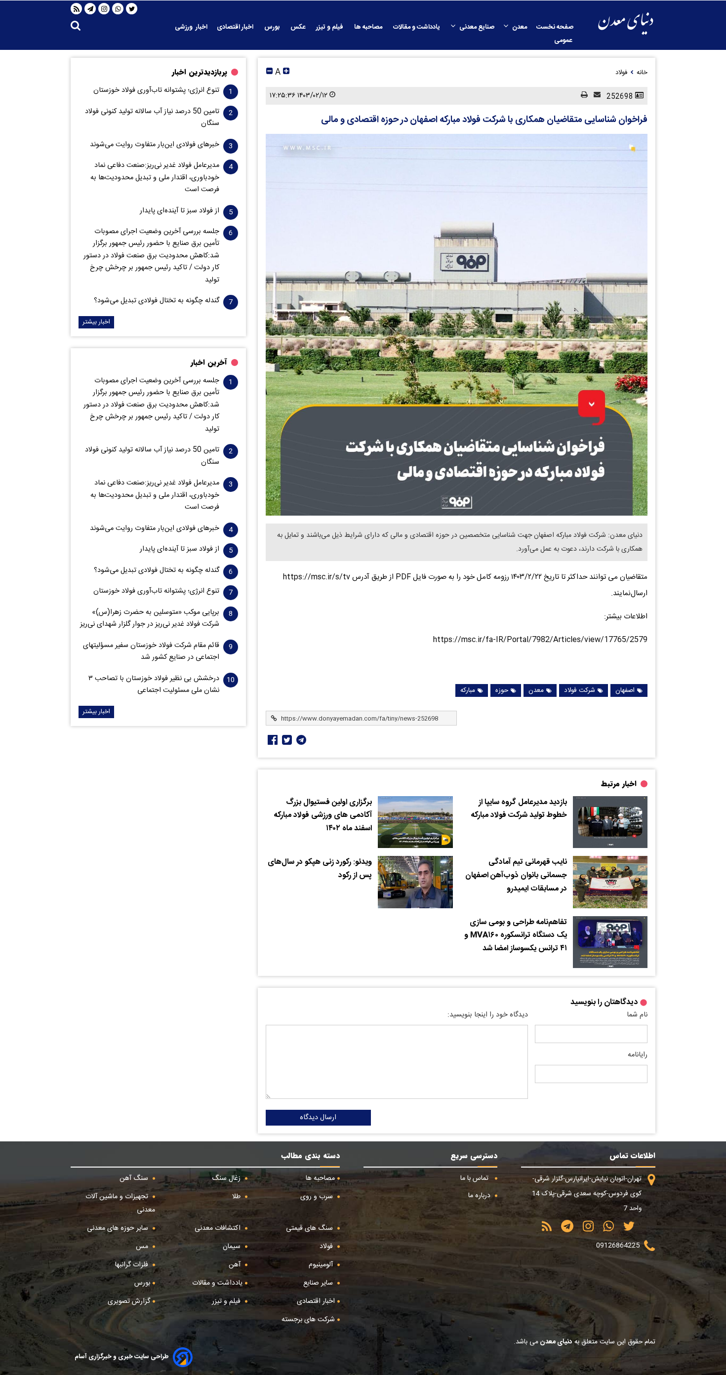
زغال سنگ (227, 1178)
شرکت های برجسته (308, 1320)
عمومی (563, 40)
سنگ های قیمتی (310, 1228)
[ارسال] (594, 95)
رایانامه (637, 1055)
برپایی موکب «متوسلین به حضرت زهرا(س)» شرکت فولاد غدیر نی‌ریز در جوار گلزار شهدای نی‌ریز (149, 618)
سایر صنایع (319, 1283)
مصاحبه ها (369, 27)
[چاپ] (581, 95)
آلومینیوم (322, 1265)
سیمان (232, 1247)
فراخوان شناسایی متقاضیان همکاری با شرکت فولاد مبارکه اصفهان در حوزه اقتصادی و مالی (484, 120)
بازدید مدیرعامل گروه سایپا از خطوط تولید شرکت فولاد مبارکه (519, 809)
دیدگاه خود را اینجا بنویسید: (487, 1015)
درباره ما (480, 1196)
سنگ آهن (135, 1178)
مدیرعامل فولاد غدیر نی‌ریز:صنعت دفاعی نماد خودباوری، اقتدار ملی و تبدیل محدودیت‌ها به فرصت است (154, 178)
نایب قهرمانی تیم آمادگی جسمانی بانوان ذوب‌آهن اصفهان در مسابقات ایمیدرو (516, 875)
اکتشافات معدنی (218, 1228)
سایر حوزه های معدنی (118, 1228)
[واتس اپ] (118, 9)
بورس (272, 27)
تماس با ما (475, 1178)
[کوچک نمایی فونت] (269, 72)
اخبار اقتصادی (236, 27)
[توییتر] (132, 9)
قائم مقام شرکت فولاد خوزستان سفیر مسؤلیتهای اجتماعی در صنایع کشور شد (151, 651)
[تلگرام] (90, 9)
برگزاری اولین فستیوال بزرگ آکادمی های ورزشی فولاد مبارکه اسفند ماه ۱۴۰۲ (323, 815)
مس (143, 1247)
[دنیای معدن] (625, 23)
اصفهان (625, 690)
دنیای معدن (555, 1341)
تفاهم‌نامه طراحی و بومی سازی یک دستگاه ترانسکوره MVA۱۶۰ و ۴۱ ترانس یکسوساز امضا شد (515, 935)
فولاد (327, 1247)
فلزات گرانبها (132, 1265)
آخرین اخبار (209, 362)
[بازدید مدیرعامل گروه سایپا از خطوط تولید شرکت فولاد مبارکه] (610, 822)
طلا (237, 1197)
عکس (298, 27)
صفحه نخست (554, 27)
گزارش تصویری (129, 1301)
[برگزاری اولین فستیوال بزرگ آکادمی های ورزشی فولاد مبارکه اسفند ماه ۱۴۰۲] (415, 822)
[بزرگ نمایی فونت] (286, 72)
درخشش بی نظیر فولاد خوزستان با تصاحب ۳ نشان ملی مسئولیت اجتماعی (153, 684)
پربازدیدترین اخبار (199, 72)
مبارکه (467, 690)
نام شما (637, 1015)
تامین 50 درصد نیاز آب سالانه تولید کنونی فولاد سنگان (152, 117)
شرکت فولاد (579, 690)
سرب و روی (317, 1197)
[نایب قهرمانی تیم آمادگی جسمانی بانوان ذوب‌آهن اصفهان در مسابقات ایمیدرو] (610, 882)
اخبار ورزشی (191, 27)
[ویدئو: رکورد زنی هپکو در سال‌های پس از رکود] (415, 882)
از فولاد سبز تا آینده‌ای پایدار (179, 211)
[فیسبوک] (272, 740)
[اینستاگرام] (104, 9)
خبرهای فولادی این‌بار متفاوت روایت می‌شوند (154, 145)
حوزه (501, 690)
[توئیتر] (286, 740)
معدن (519, 27)
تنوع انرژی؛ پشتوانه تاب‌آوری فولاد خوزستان (156, 90)
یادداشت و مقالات (417, 27)
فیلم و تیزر (330, 27)
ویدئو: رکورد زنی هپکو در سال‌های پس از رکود (320, 869)
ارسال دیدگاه (318, 1118)
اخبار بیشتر (96, 322)
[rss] (77, 9)
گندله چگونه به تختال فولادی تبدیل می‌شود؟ (156, 301)
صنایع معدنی (476, 27)
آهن (235, 1265)
